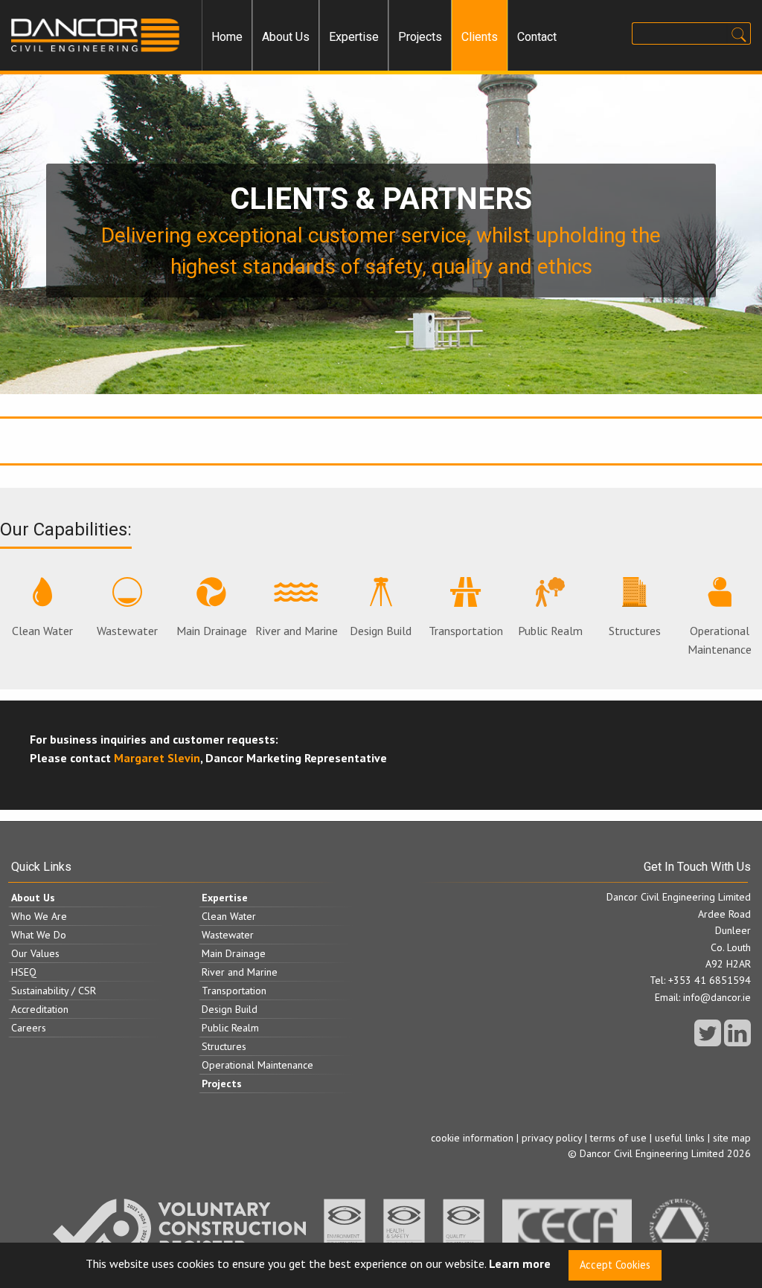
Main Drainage (211, 630)
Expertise (354, 37)
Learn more (520, 1264)
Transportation (466, 630)
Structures (635, 630)
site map (732, 1137)
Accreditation (39, 1009)
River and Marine (296, 630)
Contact (537, 37)
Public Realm (550, 630)
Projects (420, 37)
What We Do (38, 934)
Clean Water (42, 630)
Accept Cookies (615, 1265)
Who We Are (39, 916)
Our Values (35, 953)
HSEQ (23, 972)
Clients (479, 37)
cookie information (472, 1137)
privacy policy (552, 1137)
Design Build (381, 630)
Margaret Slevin (157, 757)
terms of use (618, 1137)
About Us (286, 37)
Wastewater (127, 630)
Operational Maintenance (720, 640)
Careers (28, 1027)
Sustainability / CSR (53, 990)
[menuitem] (227, 37)
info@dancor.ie (717, 997)
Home (227, 37)
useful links (680, 1137)
